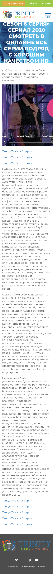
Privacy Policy (28, 566)
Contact (41, 566)
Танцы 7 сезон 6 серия (17, 151)
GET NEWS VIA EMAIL (13, 3)
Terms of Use (13, 566)
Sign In (33, 3)
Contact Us (45, 3)
